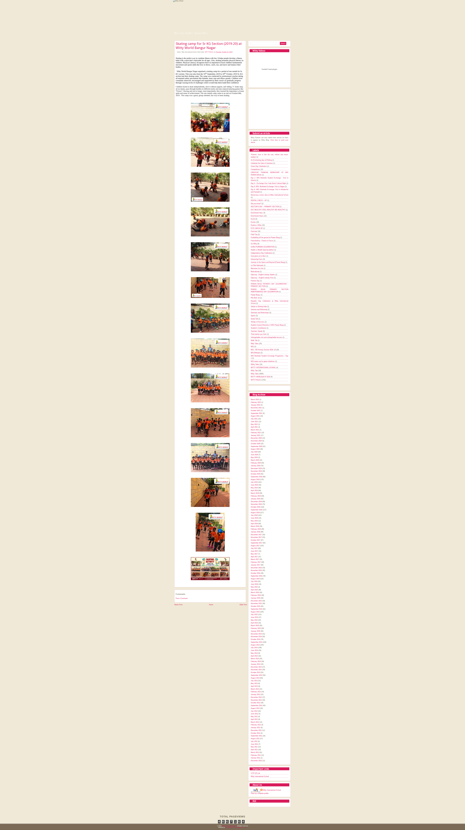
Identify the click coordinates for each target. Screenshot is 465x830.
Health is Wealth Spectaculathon (262, 250)
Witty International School (260, 776)
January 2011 (255, 758)
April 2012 (254, 719)
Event (253, 219)
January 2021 (255, 435)
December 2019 (256, 468)
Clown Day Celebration (259, 166)
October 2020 (255, 444)
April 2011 (254, 750)
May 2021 (254, 424)
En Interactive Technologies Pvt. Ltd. (236, 827)
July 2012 (254, 711)
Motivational (255, 271)
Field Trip (254, 234)
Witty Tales (179, 33)
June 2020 (254, 455)
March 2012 (255, 722)
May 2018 (254, 521)
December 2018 (256, 501)
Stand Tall (254, 319)
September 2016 (256, 576)
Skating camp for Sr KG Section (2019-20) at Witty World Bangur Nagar (209, 46)
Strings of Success (258, 322)
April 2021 (254, 427)
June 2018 (254, 518)
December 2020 (256, 438)
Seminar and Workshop (259, 309)
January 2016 (255, 598)
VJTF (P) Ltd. (255, 773)
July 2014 (254, 647)
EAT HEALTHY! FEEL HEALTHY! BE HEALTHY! (268, 210)
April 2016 (254, 590)
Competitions (255, 169)
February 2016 (256, 595)
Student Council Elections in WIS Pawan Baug (267, 325)
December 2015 (256, 601)
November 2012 (256, 700)
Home (211, 605)
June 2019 (254, 485)
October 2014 (255, 639)
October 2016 (255, 573)
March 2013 (255, 689)
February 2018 (256, 529)
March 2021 (255, 430)
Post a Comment (182, 598)
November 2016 (256, 570)
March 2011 (255, 752)
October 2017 (255, 540)
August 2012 (255, 708)
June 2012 (254, 714)
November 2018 (256, 504)
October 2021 (255, 410)
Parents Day (255, 281)
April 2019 (254, 490)
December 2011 (256, 730)
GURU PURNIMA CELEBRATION (263, 247)
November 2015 (256, 603)
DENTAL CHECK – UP (259, 200)
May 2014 (254, 653)
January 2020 (255, 466)
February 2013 (256, 692)
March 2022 (255, 399)
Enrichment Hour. (257, 213)
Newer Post (178, 605)
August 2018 (255, 512)
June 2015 (254, 617)
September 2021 (256, 413)
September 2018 (256, 510)
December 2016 (256, 568)
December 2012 (256, 697)
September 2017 (256, 543)
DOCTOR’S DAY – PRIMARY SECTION (265, 206)
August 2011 (255, 738)
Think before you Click (259, 334)
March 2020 (255, 460)
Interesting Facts (257, 259)
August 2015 (255, 612)
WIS (252, 346)
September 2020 (256, 446)
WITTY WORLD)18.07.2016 (261, 377)
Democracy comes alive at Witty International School (269, 195)
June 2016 (254, 584)
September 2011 (256, 736)
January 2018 (255, 532)
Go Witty (189, 33)
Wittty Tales (255, 364)
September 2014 (256, 642)
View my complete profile (259, 793)
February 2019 (256, 496)
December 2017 (256, 535)
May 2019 (254, 488)
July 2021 (254, 419)
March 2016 (255, 592)
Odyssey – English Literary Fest (262, 278)
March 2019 (255, 493)
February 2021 (256, 432)
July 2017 (254, 548)
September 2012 (256, 705)
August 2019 (255, 479)
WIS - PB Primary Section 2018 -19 (263, 350)
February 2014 (256, 661)
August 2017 (255, 546)
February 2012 (256, 725)
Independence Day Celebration (262, 253)
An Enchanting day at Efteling (261, 160)
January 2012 (255, 727)
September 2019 (256, 477)
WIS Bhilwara (256, 353)
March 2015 (255, 625)
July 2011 (254, 741)
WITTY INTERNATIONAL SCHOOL (263, 367)
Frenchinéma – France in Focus (262, 241)
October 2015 (255, 606)
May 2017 (254, 554)
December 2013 (256, 667)
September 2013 (256, 675)
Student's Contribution (259, 328)
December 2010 (256, 761)
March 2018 (255, 526)
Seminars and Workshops (260, 313)
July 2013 (254, 681)
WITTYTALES (209, 52)
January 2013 (255, 694)
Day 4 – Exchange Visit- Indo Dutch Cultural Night (268, 183)
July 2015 (254, 614)
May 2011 (254, 747)
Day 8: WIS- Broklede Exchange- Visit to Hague (268, 186)
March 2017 (255, 559)
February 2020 (256, 463)
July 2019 (254, 482)
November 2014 (256, 636)
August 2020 (255, 449)
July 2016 (254, 581)
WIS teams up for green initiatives (263, 361)
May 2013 (254, 683)
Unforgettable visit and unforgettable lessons (267, 337)
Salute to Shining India (259, 306)
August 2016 (255, 579)
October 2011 (255, 733)
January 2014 (255, 664)
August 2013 (255, 678)
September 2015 (256, 609)
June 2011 (254, 744)
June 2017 (254, 551)
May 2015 (254, 620)
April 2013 (254, 686)
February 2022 (256, 402)
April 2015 (254, 623)
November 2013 (256, 670)
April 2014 (254, 656)
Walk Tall (254, 340)
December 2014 (256, 634)
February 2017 (256, 562)
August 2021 (255, 416)
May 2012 (254, 716)
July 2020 (254, 452)
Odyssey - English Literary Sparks (263, 274)
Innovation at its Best (258, 256)
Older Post (243, 605)
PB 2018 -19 (255, 298)
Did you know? (256, 203)
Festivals (254, 231)
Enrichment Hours (257, 216)
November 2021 (256, 408)
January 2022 (255, 405)
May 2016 (254, 587)
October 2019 (255, 474)
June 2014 (254, 650)
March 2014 (255, 658)
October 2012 (255, 703)
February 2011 (256, 755)
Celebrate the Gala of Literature (262, 163)
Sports (253, 316)
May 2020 (254, 457)
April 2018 (254, 523)
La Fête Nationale (257, 265)
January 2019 (255, 499)
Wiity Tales (255, 343)
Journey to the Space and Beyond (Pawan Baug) (268, 262)
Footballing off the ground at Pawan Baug (265, 237)
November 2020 (256, 441)
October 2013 (255, 672)
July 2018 (254, 515)
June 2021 (254, 421)
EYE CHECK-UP (257, 228)
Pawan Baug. (256, 295)
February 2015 (256, 628)
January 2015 (255, 631)
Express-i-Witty (201, 33)
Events (253, 222)
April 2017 (254, 557)
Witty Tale (254, 370)
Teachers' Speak (257, 331)
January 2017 (255, 565)
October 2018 (255, 507)
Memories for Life (257, 268)
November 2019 (256, 471)
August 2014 (255, 645)
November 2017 (256, 537)
